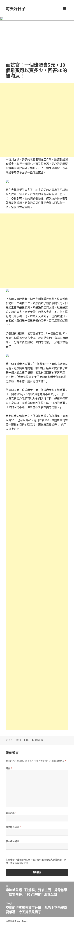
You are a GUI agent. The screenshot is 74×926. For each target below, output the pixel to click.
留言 (9, 768)
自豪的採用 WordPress (17, 921)
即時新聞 (39, 740)
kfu (27, 740)
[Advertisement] (37, 120)
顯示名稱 (11, 813)
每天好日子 (16, 8)
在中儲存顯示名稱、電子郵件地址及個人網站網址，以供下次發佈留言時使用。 (36, 861)
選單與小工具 (64, 8)
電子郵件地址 (13, 827)
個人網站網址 (12, 841)
